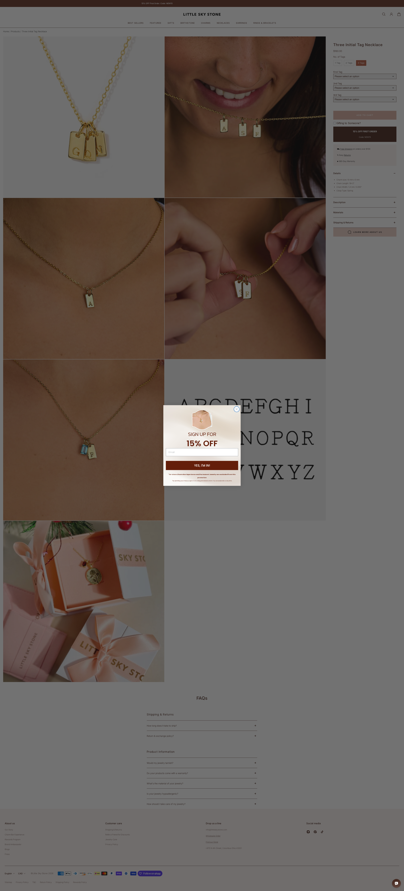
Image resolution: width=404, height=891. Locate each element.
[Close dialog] (236, 409)
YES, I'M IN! (202, 465)
